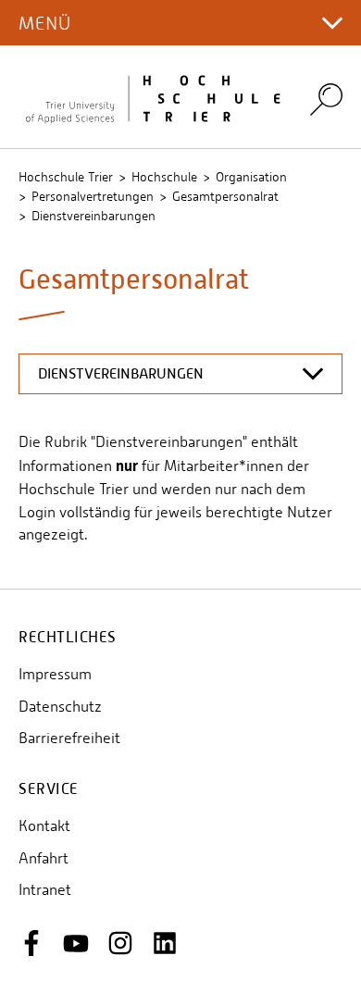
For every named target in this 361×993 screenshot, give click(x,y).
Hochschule (164, 176)
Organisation (251, 176)
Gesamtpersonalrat (225, 196)
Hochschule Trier (66, 176)
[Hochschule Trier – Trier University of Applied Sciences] (153, 97)
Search (326, 98)
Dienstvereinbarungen (93, 215)
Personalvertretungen (92, 196)
